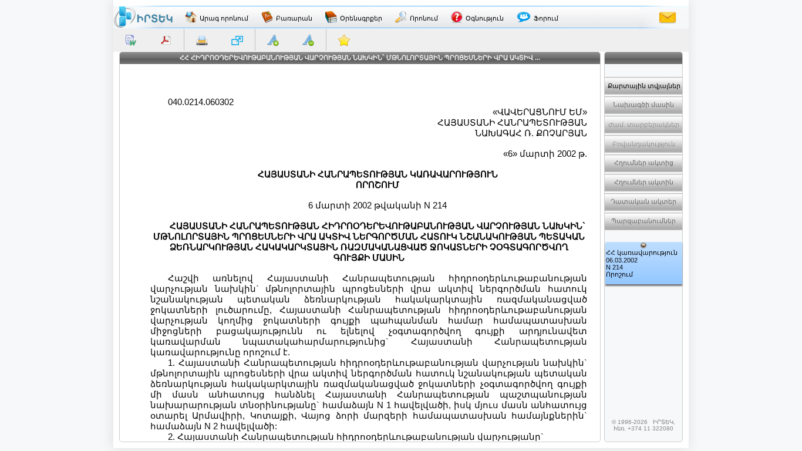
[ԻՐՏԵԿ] (143, 17)
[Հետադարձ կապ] (667, 17)
